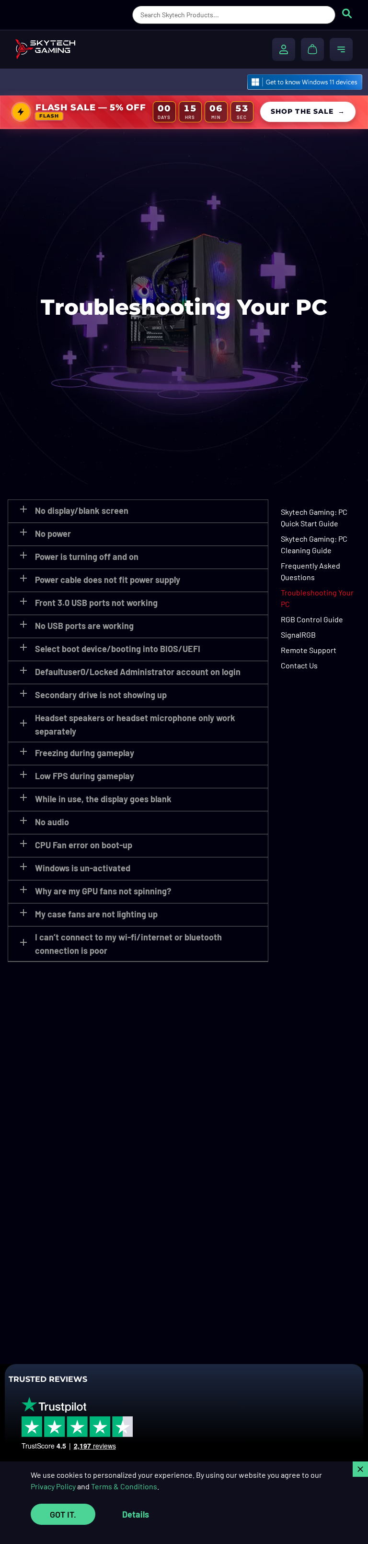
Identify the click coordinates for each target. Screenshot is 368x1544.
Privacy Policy (53, 1486)
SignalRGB (298, 634)
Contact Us (299, 665)
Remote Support (308, 649)
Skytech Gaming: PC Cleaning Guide (314, 544)
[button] (138, 511)
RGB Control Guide (312, 619)
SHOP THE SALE (308, 111)
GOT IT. (63, 1514)
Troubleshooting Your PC (317, 598)
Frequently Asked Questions (310, 571)
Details (135, 1514)
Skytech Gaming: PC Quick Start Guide (314, 517)
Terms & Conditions (124, 1486)
